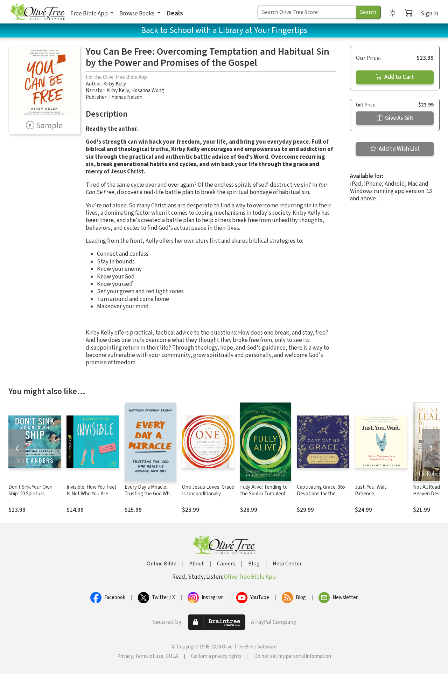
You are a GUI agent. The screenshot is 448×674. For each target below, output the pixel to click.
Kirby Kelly (114, 84)
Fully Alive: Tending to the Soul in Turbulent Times (264, 493)
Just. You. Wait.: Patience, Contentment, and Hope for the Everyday (379, 497)
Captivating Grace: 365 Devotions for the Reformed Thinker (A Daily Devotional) (321, 497)
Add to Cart (398, 77)
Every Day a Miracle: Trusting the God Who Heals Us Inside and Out (149, 497)
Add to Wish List (399, 149)
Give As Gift (398, 118)
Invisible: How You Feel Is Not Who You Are (91, 490)
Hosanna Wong (147, 90)
